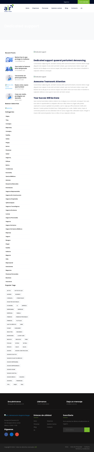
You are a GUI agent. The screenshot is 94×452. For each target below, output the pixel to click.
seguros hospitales (12, 199)
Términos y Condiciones (82, 449)
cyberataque (20, 298)
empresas (20, 309)
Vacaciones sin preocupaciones (20, 77)
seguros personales (12, 217)
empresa (8, 233)
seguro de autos (11, 225)
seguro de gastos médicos (14, 229)
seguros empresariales (13, 191)
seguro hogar (11, 369)
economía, (9, 172)
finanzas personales (12, 274)
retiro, (25, 343)
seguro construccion (21, 350)
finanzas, (9, 320)
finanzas (8, 150)
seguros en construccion (13, 195)
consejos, (9, 131)
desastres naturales (12, 184)
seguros (8, 221)
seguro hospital (12, 373)
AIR (36, 447)
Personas (45, 8)
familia (8, 248)
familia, (8, 135)
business (8, 278)
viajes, (8, 116)
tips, (7, 120)
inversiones (9, 266)
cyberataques (10, 202)
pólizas (8, 161)
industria (9, 332)
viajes (15, 384)
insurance (9, 281)
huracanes (18, 328)
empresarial (9, 263)
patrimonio (9, 187)
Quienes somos (56, 8)
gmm (21, 324)
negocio (8, 255)
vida (7, 259)
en (81, 8)
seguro (8, 236)
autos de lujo (19, 290)
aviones (8, 180)
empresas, (9, 127)
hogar (8, 244)
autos (7, 146)
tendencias (9, 169)
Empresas (35, 8)
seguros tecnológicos (12, 206)
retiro (8, 165)
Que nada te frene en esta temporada (22, 67)
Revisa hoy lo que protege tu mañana (22, 58)
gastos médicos (11, 176)
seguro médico (11, 377)
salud (7, 154)
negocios (8, 270)
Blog (66, 8)
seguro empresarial (12, 362)
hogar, (8, 142)
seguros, (8, 157)
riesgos (8, 240)
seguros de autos (11, 210)
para (26, 339)
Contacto (74, 8)
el (17, 305)
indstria (8, 251)
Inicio (27, 8)
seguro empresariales (13, 365)
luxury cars (21, 335)
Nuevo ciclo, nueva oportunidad (21, 86)
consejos (8, 124)
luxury (8, 214)
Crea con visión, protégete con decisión (20, 96)
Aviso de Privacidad (76, 447)
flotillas (19, 320)
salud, (8, 139)
